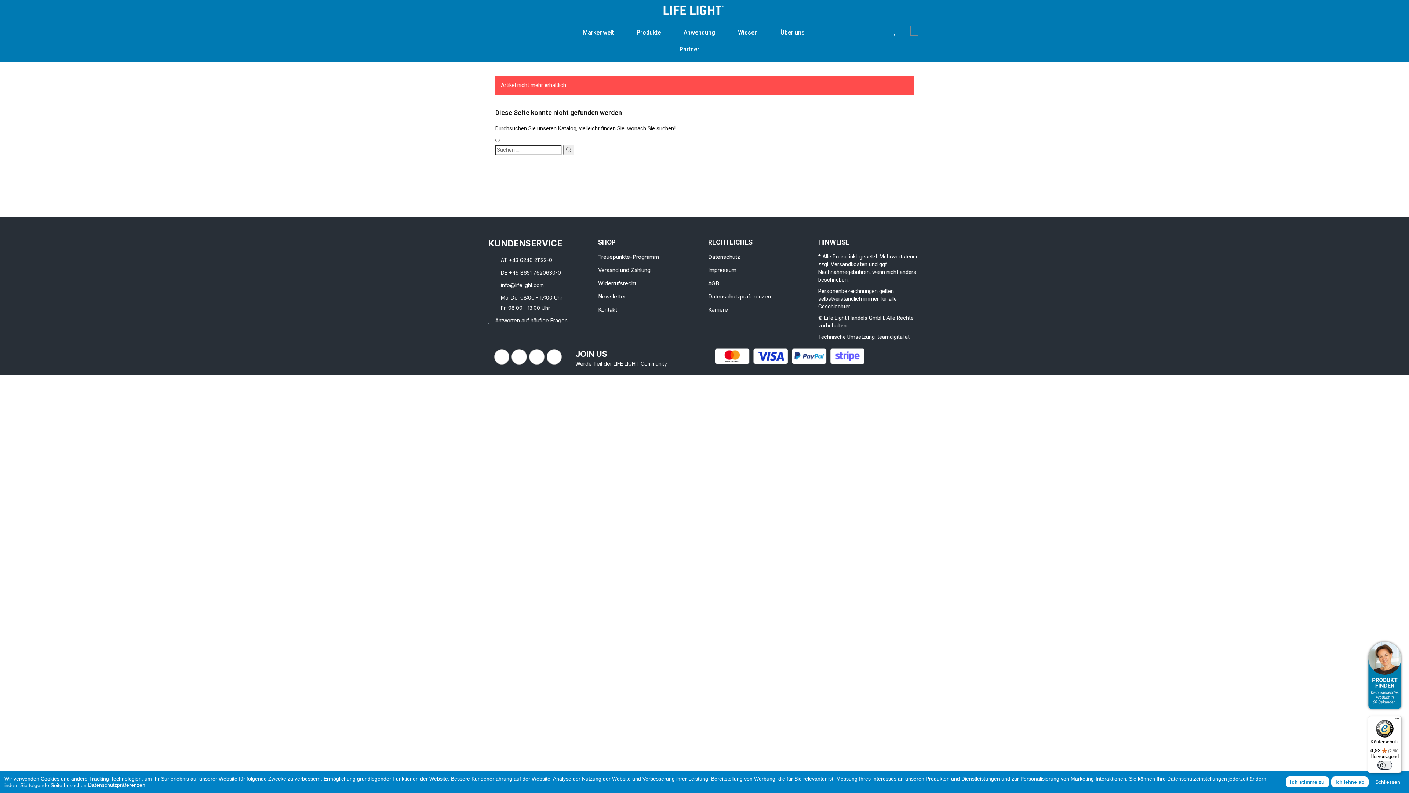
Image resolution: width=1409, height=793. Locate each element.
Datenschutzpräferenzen (116, 785)
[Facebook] (502, 357)
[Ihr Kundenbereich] (905, 31)
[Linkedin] (537, 357)
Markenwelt (598, 32)
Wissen (748, 32)
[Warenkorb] (914, 31)
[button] (883, 30)
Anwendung (699, 32)
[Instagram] (519, 357)
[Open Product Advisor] (1385, 675)
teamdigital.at (893, 337)
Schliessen (1387, 782)
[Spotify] (554, 357)
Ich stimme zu (1307, 782)
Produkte (649, 32)
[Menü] (1397, 720)
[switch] (1384, 765)
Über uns (792, 32)
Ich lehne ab (1350, 782)
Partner (689, 49)
